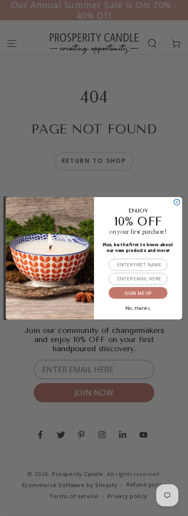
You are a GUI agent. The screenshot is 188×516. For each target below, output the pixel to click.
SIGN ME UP (137, 293)
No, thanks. (137, 306)
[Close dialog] (177, 202)
